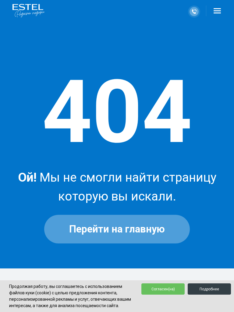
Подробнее (209, 289)
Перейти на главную (117, 229)
